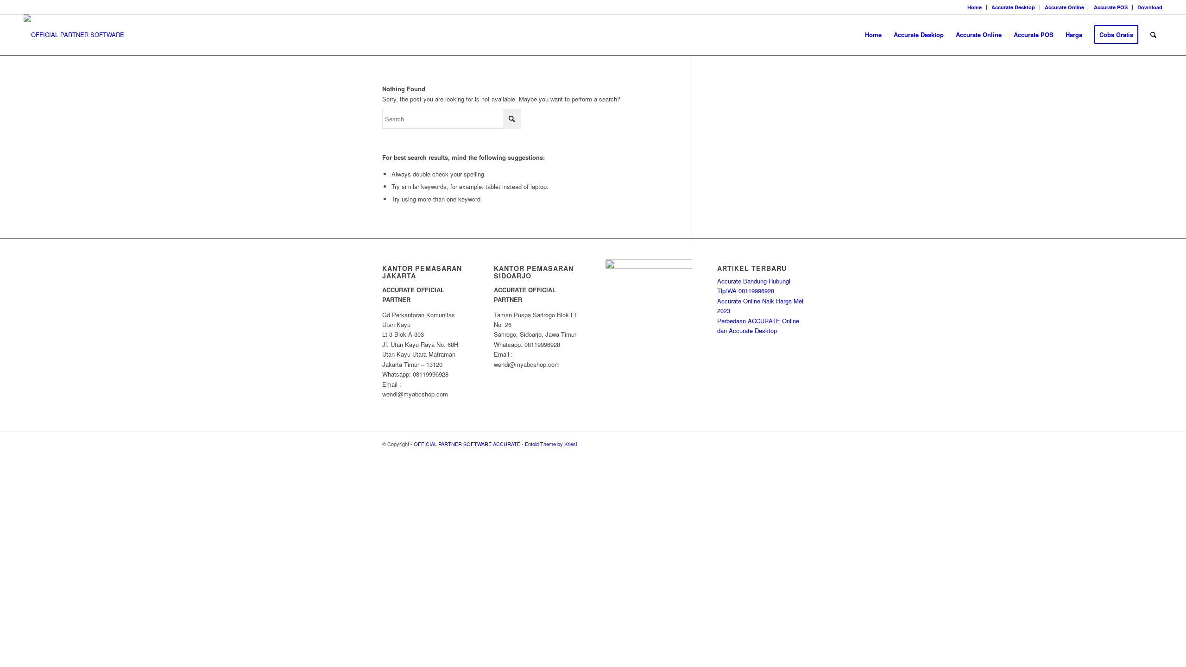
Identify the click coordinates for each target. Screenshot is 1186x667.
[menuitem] (975, 7)
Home (974, 7)
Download (1149, 7)
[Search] (1153, 34)
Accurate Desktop (1013, 7)
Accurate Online (1064, 7)
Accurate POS (1111, 7)
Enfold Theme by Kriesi (551, 443)
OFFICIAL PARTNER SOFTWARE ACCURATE (467, 443)
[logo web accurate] (85, 34)
